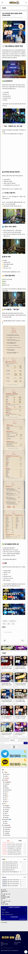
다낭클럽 (6, 811)
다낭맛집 (6, 817)
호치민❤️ (5, 780)
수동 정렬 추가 (12, 621)
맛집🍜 (6, 797)
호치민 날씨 (3, 898)
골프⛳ (6, 794)
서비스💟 (7, 778)
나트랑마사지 (7, 831)
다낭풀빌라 (7, 805)
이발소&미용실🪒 (8, 790)
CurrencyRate (4, 922)
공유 (9, 623)
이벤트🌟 (7, 776)
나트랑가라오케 (8, 827)
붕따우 (6, 821)
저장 (4, 623)
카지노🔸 (7, 799)
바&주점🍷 (7, 788)
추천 (13, 623)
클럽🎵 (6, 786)
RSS (2, 945)
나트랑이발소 (7, 829)
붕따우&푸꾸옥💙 (7, 819)
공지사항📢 (7, 774)
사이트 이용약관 (17, 942)
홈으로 (2, 942)
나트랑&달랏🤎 (7, 825)
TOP (16, 934)
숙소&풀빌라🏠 (8, 782)
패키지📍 (7, 801)
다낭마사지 (7, 815)
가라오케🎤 (7, 784)
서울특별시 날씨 (4, 891)
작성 (22, 640)
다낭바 (4, 8)
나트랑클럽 (7, 833)
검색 (26, 743)
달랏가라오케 (7, 835)
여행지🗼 (7, 796)
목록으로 (5, 621)
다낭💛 (5, 803)
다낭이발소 (7, 809)
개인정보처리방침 (4, 944)
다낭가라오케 (7, 807)
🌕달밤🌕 (6, 772)
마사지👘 (7, 792)
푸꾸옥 (6, 823)
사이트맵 (16, 944)
